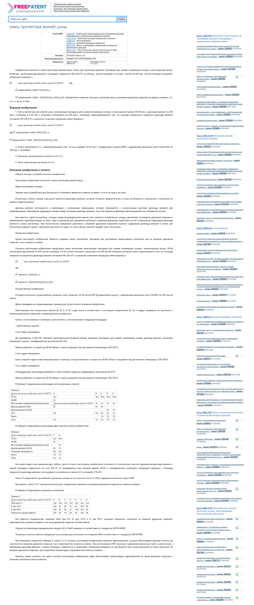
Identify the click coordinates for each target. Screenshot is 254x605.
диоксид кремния (220, 228)
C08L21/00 (71, 38)
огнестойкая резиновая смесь (217, 87)
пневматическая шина (214, 566)
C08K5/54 (70, 43)
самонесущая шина (213, 439)
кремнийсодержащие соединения (227, 317)
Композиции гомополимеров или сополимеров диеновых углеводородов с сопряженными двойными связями (219, 39)
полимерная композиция (215, 120)
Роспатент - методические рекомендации (71, 8)
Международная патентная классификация (71, 11)
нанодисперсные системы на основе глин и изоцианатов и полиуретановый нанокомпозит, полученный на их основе (220, 286)
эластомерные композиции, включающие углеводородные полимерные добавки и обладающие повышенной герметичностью (219, 454)
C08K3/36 (70, 41)
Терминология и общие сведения (67, 4)
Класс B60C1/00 (204, 412)
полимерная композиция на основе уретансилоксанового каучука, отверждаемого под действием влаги (220, 391)
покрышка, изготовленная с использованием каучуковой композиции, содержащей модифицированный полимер (220, 402)
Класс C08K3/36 (204, 228)
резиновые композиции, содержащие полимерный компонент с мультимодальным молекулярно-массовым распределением (219, 104)
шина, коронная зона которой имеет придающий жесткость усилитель (215, 549)
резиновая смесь (211, 295)
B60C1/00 (70, 45)
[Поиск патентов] (30, 9)
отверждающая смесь (214, 374)
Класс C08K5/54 (204, 317)
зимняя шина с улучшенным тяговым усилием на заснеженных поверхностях (214, 530)
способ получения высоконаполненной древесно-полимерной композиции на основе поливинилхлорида (220, 241)
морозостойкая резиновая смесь (218, 94)
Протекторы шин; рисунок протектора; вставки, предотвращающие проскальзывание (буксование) (216, 511)
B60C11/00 (71, 50)
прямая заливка (211, 233)
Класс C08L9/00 (204, 36)
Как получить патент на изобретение (69, 6)
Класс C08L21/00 (204, 136)
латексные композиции (214, 179)
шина (207, 447)
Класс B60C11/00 (204, 508)
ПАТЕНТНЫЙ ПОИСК (27, 11)
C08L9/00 (70, 34)
